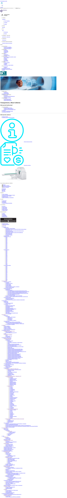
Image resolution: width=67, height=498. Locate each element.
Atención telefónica (8, 285)
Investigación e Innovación (6, 68)
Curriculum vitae (6, 235)
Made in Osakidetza (6, 187)
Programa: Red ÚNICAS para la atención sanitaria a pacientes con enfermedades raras (18, 425)
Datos (7, 335)
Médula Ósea (9, 317)
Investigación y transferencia (8, 480)
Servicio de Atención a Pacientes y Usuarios (8, 195)
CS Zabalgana (11, 408)
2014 (6, 247)
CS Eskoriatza (11, 393)
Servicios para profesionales (8, 47)
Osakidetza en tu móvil (9, 283)
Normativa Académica (9, 472)
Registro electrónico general (10, 287)
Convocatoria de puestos (7, 98)
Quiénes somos (10, 431)
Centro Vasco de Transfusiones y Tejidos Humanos (15, 342)
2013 (6, 261)
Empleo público (6, 227)
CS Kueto (10, 410)
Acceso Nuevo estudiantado (8, 465)
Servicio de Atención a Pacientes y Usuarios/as (12, 286)
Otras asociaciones (8, 313)
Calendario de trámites (9, 487)
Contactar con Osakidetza (7, 328)
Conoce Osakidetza (7, 62)
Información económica (7, 97)
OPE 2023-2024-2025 (9, 233)
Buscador (3, 27)
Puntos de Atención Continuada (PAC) (9, 329)
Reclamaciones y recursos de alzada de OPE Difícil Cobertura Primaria (16, 229)
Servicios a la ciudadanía (7, 281)
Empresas (5, 33)
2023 (6, 268)
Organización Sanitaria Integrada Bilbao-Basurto (15, 350)
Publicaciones (8, 336)
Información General (7, 451)
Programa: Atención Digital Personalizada (12, 424)
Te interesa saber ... (10, 433)
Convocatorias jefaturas (7, 265)
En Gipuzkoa (6, 60)
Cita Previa (7, 282)
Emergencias (9, 341)
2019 (6, 243)
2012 (6, 277)
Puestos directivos (6, 249)
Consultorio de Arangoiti (13, 378)
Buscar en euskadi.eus (3, 8)
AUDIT (9, 462)
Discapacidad (8, 307)
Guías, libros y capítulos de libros (10, 483)
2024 (6, 252)
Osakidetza (3, 19)
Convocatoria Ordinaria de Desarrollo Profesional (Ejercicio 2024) (17, 290)
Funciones (7, 360)
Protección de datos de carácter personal (9, 447)
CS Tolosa (10, 406)
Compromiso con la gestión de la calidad (13, 458)
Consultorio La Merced (12, 398)
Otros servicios (6, 429)
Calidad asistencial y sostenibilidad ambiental (12, 362)
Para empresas (4, 202)
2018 (6, 257)
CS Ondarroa (11, 401)
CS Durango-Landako (12, 409)
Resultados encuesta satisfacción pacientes (8, 117)
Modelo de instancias (9, 488)
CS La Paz (11, 411)
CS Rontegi (11, 415)
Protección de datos (5, 196)
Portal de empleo (6, 443)
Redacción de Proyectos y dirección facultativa (14, 369)
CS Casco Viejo (11, 392)
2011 (6, 262)
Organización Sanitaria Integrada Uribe (13, 352)
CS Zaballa (11, 417)
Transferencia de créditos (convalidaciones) (14, 474)
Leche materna (10, 319)
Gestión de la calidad (9, 457)
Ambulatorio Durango (12, 383)
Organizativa (4, 110)
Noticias (4, 184)
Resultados (9, 463)
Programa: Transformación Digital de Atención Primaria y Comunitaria (16, 423)
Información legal (4, 216)
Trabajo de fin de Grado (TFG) (10, 470)
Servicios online (4, 208)
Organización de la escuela (11, 455)
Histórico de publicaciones (8, 495)
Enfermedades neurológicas (10, 309)
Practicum (7, 469)
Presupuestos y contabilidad (10, 364)
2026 (6, 237)
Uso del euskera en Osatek (8, 446)
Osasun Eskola (4, 200)
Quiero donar (8, 316)
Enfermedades (6, 51)
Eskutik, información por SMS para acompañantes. (13, 496)
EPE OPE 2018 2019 (9, 234)
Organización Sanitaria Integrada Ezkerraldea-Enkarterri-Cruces (17, 351)
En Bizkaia (5, 59)
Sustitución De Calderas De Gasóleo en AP (12, 368)
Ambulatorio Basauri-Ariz (13, 380)
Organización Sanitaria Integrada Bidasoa (14, 354)
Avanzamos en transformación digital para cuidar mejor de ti (12, 494)
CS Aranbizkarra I (12, 389)
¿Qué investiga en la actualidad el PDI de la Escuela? (13, 481)
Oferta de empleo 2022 (7, 99)
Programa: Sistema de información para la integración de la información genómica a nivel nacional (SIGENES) (22, 426)
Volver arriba (4, 225)
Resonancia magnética (5, 93)
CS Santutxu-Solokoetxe (13, 405)
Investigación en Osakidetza (8, 334)
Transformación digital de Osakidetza (7, 493)
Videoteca (5, 52)
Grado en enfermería (7, 466)
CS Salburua (11, 403)
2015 (6, 246)
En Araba (5, 58)
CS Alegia (10, 387)
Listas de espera (8, 367)
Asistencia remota (4, 210)
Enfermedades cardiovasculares (10, 305)
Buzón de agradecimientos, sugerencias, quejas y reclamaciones (13, 485)
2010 (6, 263)
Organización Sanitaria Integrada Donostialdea (14, 356)
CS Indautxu (11, 396)
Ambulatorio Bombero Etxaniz (13, 391)
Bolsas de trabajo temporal (8, 100)
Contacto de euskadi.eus (5, 224)
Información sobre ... (7, 55)
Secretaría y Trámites (7, 486)
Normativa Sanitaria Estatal (8, 107)
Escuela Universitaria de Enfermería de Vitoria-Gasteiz (15, 346)
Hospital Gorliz (10, 347)
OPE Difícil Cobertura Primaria (10, 228)
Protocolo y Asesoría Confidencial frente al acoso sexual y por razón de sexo (17, 296)
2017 (6, 244)
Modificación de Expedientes (10, 298)
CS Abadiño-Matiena (12, 400)
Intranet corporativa (5, 209)
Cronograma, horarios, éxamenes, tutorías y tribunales (13, 471)
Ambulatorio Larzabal (11, 370)
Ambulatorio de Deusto (12, 382)
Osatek (9, 343)
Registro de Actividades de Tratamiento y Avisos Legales (16, 323)
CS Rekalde (11, 414)
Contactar (5, 24)
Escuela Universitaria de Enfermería (7, 450)
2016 (6, 245)
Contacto (1, 7)
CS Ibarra (10, 395)
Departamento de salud (3, 1)
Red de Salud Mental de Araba (12, 345)
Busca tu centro (6, 57)
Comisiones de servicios (7, 236)
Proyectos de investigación (7, 186)
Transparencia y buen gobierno (8, 440)
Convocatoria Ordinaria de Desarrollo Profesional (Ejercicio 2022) (17, 292)
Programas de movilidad (9, 476)
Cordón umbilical (10, 318)
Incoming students (10, 479)
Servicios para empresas (7, 48)
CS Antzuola (11, 386)
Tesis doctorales (8, 484)
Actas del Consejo (8, 339)
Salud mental (8, 312)
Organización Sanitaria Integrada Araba (13, 344)
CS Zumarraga (11, 385)
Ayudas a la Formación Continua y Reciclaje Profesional (14, 295)
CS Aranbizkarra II (12, 390)
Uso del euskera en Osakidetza (10, 324)
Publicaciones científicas (9, 482)
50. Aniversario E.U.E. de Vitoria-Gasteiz (12, 490)
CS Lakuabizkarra (12, 399)
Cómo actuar (9, 434)
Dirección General (10, 340)
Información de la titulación (10, 467)
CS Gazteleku (11, 394)
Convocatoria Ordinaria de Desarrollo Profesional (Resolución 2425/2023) (18, 291)
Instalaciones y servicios (9, 456)
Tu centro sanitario (5, 427)
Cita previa (3, 206)
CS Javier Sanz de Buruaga (13, 397)
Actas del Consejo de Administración (9, 96)
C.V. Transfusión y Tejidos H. (12, 320)
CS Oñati (10, 402)
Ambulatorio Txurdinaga (13, 416)
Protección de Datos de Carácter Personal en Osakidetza (14, 322)
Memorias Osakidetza (9, 366)
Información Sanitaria (7, 365)
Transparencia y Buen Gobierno (6, 337)
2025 (6, 238)
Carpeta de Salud (8, 284)
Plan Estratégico (10, 461)
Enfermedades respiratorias (10, 311)
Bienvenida (7, 452)
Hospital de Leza (10, 422)
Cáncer (7, 304)
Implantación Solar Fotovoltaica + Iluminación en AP (13, 376)
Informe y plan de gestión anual (12, 460)
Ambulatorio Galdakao (11, 374)
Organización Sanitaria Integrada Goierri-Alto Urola (15, 357)
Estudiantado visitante (11, 478)
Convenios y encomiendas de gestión (7, 111)
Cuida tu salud (6, 302)
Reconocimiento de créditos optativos (13, 473)
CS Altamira (11, 388)
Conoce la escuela (8, 453)
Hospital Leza (10, 375)
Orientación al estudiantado (10, 475)
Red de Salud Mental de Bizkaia (12, 353)
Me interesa (4, 314)
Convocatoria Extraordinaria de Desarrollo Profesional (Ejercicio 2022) (18, 293)
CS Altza (9, 419)
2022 (6, 240)
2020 (6, 242)
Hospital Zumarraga (10, 421)
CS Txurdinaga (11, 407)
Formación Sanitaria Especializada (7, 43)
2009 (6, 264)
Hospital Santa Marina (11, 348)
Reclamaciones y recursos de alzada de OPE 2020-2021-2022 (15, 230)
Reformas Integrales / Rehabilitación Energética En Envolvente (15, 418)
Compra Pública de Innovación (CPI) (11, 332)
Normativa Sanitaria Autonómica (8, 108)
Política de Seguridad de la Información (8, 197)
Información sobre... (7, 321)
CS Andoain (11, 377)
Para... (3, 30)
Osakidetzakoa (8, 289)
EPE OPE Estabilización (9, 231)
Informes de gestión (5, 116)
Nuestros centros (8, 438)
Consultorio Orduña (10, 373)
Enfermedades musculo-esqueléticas (11, 308)
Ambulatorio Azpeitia (12, 379)
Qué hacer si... (6, 54)
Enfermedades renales (9, 310)
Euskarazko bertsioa (5, 223)
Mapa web (3, 214)
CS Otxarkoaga (10, 372)
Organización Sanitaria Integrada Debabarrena (14, 355)
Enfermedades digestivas (9, 306)
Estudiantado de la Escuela (11, 477)
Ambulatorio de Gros (11, 420)
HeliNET (9, 435)
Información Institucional (7, 338)
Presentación (6, 50)
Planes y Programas (8, 361)
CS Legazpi (11, 412)
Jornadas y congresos (6, 185)
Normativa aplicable (9, 359)
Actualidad (5, 22)
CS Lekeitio (9, 371)
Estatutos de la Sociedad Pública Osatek (9, 109)
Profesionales (6, 66)
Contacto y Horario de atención (10, 464)
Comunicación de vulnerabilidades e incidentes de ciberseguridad (15, 299)
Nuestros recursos (12, 432)
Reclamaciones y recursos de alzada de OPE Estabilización (14, 232)
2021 (6, 241)
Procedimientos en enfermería (10, 492)
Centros (5, 333)
